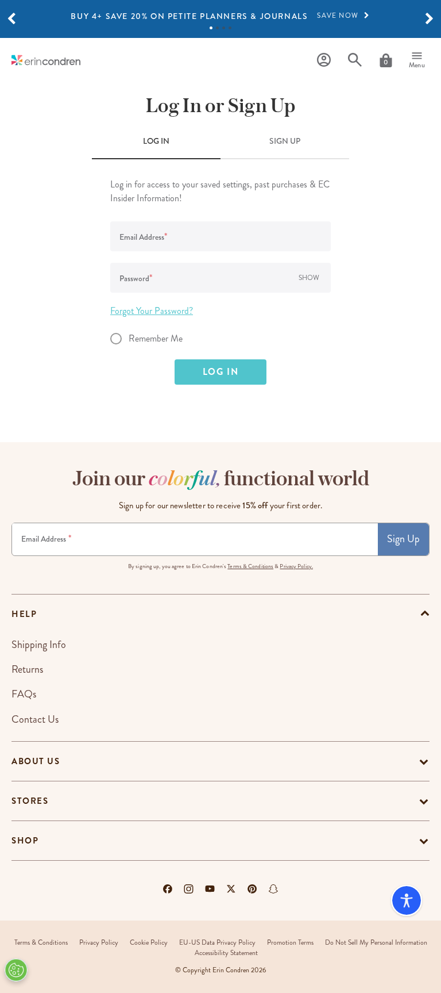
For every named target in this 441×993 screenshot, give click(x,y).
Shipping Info (38, 644)
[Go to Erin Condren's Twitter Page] (231, 889)
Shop (24, 840)
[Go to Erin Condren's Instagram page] (189, 889)
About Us (35, 761)
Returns (27, 669)
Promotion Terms (290, 943)
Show (309, 278)
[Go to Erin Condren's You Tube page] (210, 889)
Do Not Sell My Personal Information (376, 943)
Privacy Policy (98, 943)
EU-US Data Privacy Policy (217, 943)
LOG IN (156, 141)
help (24, 614)
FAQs (23, 694)
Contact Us (35, 719)
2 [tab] (217, 27)
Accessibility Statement (226, 953)
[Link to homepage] (45, 60)
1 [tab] (211, 27)
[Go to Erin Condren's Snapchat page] (273, 889)
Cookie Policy (149, 943)
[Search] (355, 60)
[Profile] (323, 60)
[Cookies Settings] (16, 970)
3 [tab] (223, 27)
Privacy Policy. (296, 566)
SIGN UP (284, 141)
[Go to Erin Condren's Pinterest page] (252, 889)
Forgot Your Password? (151, 310)
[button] (11, 19)
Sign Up (403, 538)
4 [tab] (230, 27)
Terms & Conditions (250, 566)
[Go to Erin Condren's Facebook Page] (167, 889)
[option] (220, 16)
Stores (29, 801)
